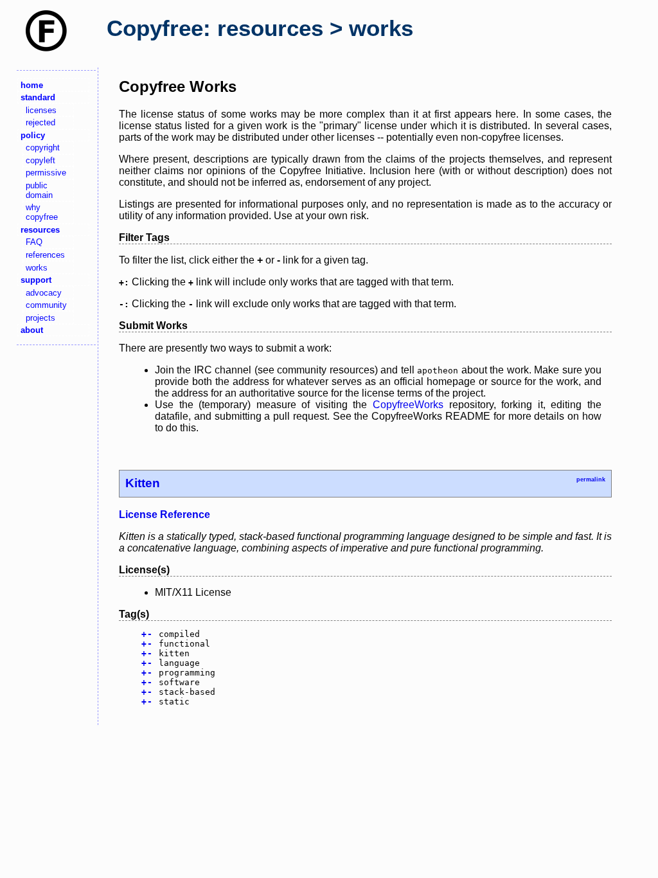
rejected (40, 122)
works (37, 268)
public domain (39, 190)
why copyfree (42, 212)
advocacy (44, 293)
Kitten (142, 483)
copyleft (40, 160)
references (45, 255)
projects (40, 318)
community (46, 305)
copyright (43, 147)
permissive (46, 172)
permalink (590, 479)
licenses (41, 110)
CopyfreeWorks (408, 404)
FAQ (34, 242)
